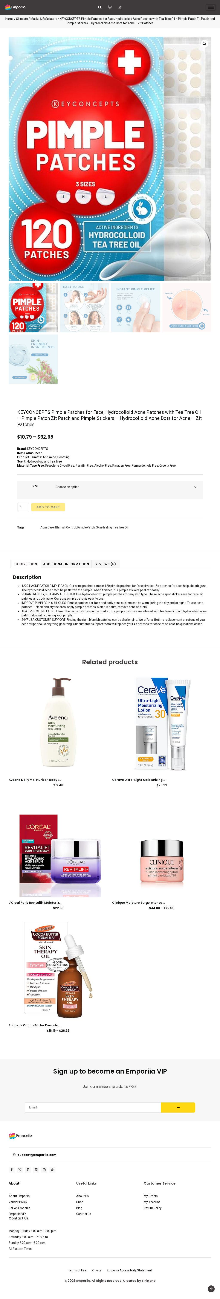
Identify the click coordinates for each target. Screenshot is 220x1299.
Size (35, 486)
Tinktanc (149, 1281)
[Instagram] (44, 1170)
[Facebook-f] (12, 1170)
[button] (99, 7)
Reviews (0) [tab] (105, 564)
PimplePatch (86, 527)
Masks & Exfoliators (44, 18)
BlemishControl (65, 527)
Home (9, 18)
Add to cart (48, 507)
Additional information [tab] (66, 564)
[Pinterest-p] (28, 1170)
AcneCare (47, 527)
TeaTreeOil (120, 527)
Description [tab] (25, 564)
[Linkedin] (36, 1170)
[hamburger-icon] (211, 7)
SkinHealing (104, 527)
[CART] (109, 7)
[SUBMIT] (178, 1107)
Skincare (22, 18)
